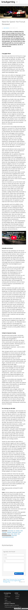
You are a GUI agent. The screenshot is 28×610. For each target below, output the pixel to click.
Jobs (6, 598)
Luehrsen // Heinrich (9, 603)
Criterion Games (10, 530)
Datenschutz (8, 602)
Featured (8, 533)
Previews (17, 595)
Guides (17, 598)
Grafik (21, 530)
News (12, 533)
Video (19, 533)
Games (6, 595)
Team (6, 600)
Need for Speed (15, 532)
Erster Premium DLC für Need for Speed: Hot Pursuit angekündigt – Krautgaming (13, 580)
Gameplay (18, 530)
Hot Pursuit (4, 532)
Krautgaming (7, 593)
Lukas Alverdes (6, 28)
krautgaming (8, 2)
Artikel (16, 593)
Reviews (15, 533)
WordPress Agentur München (12, 605)
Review (19, 532)
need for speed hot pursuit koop (7, 537)
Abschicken (19, 573)
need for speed (14, 535)
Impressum (7, 596)
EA (14, 530)
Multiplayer (9, 532)
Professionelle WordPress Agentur (13, 607)
